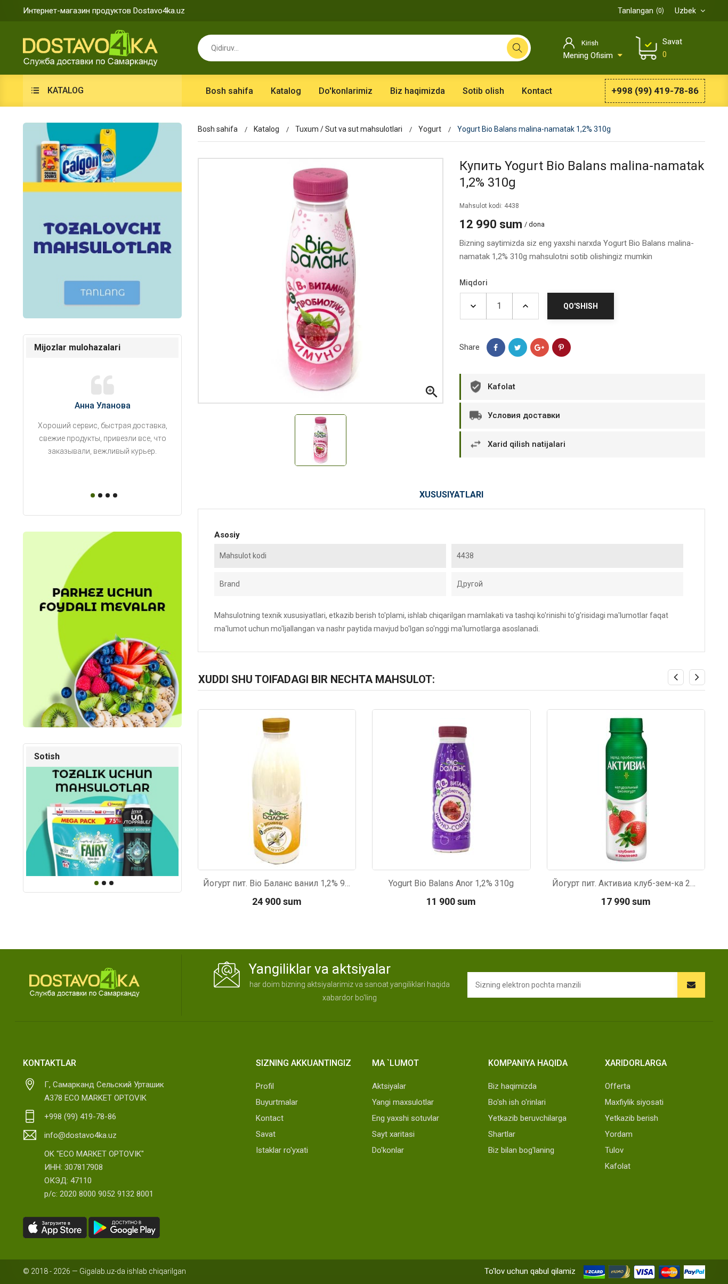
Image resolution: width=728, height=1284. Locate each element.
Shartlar (501, 1134)
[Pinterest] (561, 347)
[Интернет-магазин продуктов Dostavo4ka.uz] (90, 47)
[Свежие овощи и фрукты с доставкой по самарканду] (102, 629)
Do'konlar (388, 1150)
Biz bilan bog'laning (521, 1150)
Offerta (617, 1086)
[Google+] (539, 347)
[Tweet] (517, 347)
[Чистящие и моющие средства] (102, 220)
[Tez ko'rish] (248, 859)
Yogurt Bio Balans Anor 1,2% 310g (451, 883)
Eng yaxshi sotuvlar (405, 1118)
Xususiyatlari (451, 494)
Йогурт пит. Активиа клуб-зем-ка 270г (626, 883)
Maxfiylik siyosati (634, 1102)
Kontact (270, 1118)
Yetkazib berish (631, 1118)
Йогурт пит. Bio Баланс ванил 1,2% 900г (277, 883)
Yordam (619, 1134)
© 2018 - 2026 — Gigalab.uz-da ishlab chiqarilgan (104, 1271)
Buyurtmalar (277, 1102)
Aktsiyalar (389, 1086)
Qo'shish (580, 306)
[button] (91, 495)
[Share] (496, 347)
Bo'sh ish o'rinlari (517, 1102)
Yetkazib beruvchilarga (527, 1118)
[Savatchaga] (276, 859)
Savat (266, 1134)
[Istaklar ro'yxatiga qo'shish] (305, 859)
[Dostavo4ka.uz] (84, 983)
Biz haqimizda (512, 1086)
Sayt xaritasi (393, 1134)
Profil (265, 1086)
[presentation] (676, 677)
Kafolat (617, 1166)
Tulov (614, 1150)
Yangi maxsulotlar (403, 1102)
